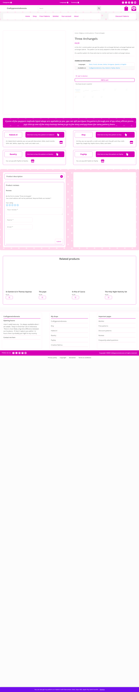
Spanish (117, 64)
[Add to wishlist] (9, 297)
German (100, 64)
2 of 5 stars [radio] (10, 205)
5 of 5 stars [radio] (18, 205)
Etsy (103, 68)
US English (123, 64)
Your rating (9, 203)
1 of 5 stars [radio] (7, 205)
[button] (61, 35)
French (95, 64)
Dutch (90, 64)
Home (76, 33)
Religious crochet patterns (86, 33)
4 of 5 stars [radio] (15, 205)
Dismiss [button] (102, 689)
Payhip (113, 68)
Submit (59, 241)
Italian (105, 64)
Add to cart (104, 80)
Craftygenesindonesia (95, 68)
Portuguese (111, 64)
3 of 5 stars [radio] (12, 205)
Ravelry (118, 68)
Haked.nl (107, 68)
